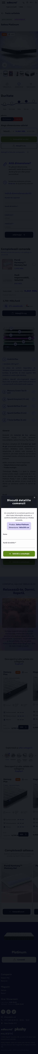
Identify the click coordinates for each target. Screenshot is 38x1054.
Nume (5, 534)
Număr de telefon (9, 542)
